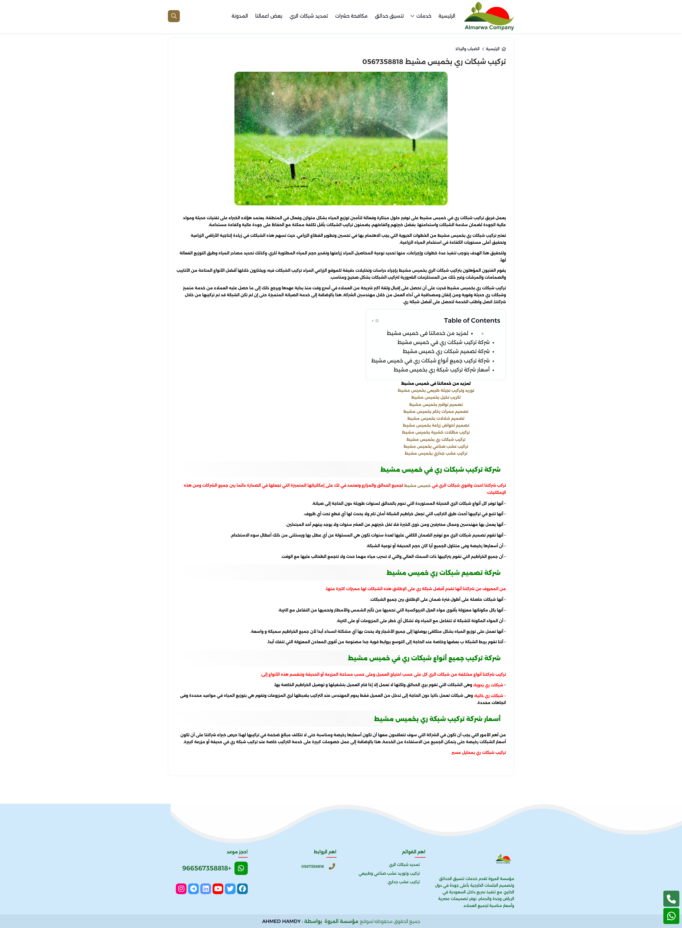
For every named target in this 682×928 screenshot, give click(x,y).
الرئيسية (447, 16)
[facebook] (242, 888)
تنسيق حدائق (389, 16)
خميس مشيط (417, 485)
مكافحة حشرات (351, 16)
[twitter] (230, 888)
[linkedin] (205, 888)
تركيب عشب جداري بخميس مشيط (436, 453)
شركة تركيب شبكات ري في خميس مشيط (443, 342)
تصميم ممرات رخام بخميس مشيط (435, 411)
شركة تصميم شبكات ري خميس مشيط (446, 351)
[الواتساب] (671, 916)
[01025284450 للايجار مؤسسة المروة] (489, 16)
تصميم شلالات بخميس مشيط (435, 418)
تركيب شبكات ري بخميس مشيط (436, 439)
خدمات (423, 16)
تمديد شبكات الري (309, 16)
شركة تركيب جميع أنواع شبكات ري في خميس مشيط (430, 361)
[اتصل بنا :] (671, 898)
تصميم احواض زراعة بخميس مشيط (436, 425)
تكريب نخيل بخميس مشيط (436, 397)
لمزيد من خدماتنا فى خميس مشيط (427, 333)
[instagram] (181, 888)
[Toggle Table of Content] (375, 320)
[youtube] (218, 888)
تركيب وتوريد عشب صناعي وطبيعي (389, 873)
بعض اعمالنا (268, 16)
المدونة (240, 16)
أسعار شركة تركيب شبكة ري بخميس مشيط (442, 370)
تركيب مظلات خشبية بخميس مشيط (436, 432)
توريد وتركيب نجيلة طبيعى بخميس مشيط (436, 390)
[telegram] (193, 888)
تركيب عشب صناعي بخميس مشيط (436, 446)
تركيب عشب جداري (404, 881)
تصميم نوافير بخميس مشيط (436, 404)
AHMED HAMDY (281, 921)
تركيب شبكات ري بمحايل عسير (479, 752)
